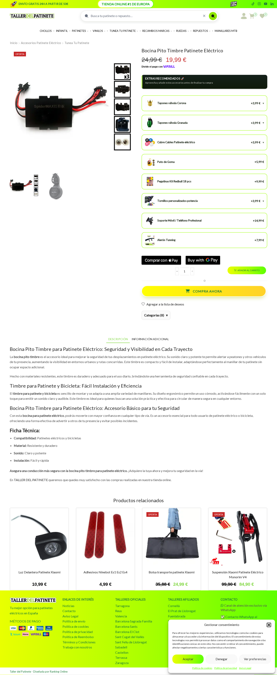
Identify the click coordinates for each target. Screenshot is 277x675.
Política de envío (73, 621)
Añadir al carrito (248, 270)
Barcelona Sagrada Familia (133, 621)
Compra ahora (207, 291)
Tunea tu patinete (76, 43)
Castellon (121, 652)
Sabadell (121, 647)
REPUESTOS (200, 30)
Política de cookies (202, 668)
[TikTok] (252, 4)
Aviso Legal (245, 668)
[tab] (118, 339)
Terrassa (121, 657)
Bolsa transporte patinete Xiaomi (171, 572)
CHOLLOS (46, 30)
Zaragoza (122, 663)
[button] (269, 625)
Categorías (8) (154, 315)
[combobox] (145, 16)
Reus (118, 611)
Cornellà (174, 606)
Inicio (13, 43)
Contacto (69, 611)
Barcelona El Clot (127, 632)
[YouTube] (265, 4)
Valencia (121, 616)
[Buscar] (213, 16)
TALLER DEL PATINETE (31, 480)
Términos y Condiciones (79, 642)
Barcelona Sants (126, 626)
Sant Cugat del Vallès (129, 637)
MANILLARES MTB (226, 30)
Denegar (222, 659)
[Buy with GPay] (203, 260)
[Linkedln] (272, 4)
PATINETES (79, 30)
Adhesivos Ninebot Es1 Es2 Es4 (105, 572)
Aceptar (188, 659)
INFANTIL (62, 30)
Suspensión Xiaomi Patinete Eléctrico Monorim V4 (237, 574)
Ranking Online (59, 671)
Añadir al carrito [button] (39, 539)
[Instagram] (259, 4)
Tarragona (122, 606)
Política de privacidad (225, 668)
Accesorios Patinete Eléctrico (41, 43)
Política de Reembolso (78, 637)
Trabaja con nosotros (77, 647)
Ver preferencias (255, 659)
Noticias (68, 606)
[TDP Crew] (237, 4)
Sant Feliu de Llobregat (131, 642)
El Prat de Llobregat (182, 611)
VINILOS (98, 30)
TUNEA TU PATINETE (123, 30)
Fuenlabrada (176, 616)
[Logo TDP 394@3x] (33, 600)
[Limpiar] (204, 16)
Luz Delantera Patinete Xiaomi (39, 572)
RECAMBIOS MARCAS (156, 30)
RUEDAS (181, 30)
